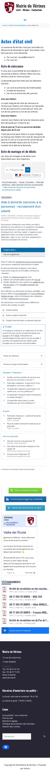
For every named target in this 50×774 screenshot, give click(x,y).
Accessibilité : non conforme (14, 715)
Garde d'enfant (11, 310)
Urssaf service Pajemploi (17, 454)
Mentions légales (10, 721)
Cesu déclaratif (21, 294)
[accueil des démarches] (23, 165)
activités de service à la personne (29, 262)
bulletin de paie (7, 296)
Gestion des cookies (11, 726)
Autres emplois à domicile (15, 315)
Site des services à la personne (19, 441)
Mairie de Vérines (30, 6)
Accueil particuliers (9, 182)
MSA (17, 336)
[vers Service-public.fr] (28, 176)
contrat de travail (17, 277)
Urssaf (37, 280)
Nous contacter (9, 674)
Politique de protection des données (18, 723)
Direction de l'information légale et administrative (18, 469)
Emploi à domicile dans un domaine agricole (23, 320)
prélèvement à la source (18, 299)
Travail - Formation (26, 182)
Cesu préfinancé (37, 294)
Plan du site (7, 718)
